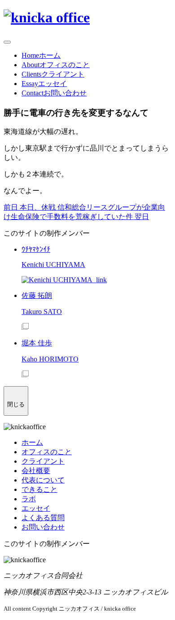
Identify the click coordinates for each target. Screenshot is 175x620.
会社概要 (36, 470)
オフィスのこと (47, 452)
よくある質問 (43, 517)
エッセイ (36, 508)
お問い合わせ (43, 527)
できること (39, 489)
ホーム (32, 442)
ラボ (29, 499)
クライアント (43, 461)
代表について (43, 480)
